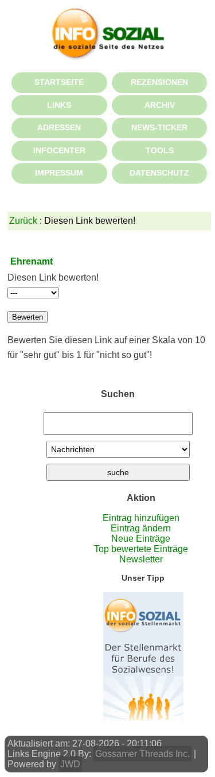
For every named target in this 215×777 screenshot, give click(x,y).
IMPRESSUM (59, 172)
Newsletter (141, 559)
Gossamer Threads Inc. (142, 754)
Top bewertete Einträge (141, 549)
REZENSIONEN (159, 82)
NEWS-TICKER (159, 127)
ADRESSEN (59, 127)
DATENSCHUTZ (159, 172)
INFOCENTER (59, 150)
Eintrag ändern (141, 528)
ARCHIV (159, 105)
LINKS (59, 105)
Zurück (23, 221)
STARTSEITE (59, 82)
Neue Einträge (140, 538)
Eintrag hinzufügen (141, 518)
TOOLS (160, 150)
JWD (70, 764)
